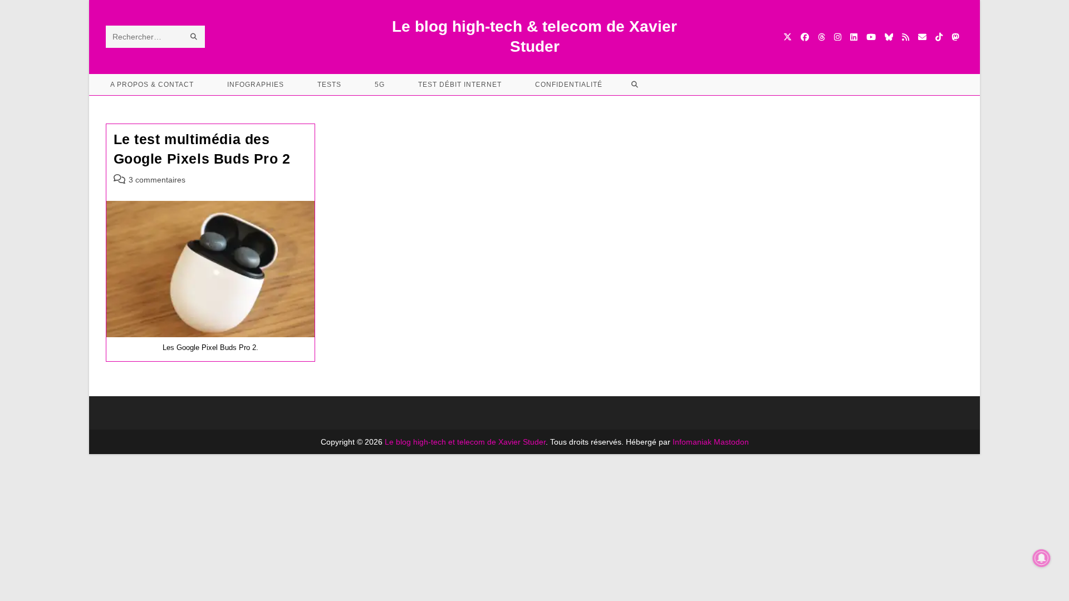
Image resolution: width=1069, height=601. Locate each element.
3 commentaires (157, 179)
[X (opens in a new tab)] (787, 37)
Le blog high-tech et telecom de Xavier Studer (465, 441)
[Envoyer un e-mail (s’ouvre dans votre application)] (922, 37)
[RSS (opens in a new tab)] (906, 37)
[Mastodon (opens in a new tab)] (955, 37)
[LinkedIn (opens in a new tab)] (854, 37)
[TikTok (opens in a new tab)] (939, 37)
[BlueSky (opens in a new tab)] (889, 37)
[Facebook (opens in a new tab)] (804, 37)
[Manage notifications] (1042, 558)
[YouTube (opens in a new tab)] (871, 37)
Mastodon (731, 441)
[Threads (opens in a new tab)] (821, 37)
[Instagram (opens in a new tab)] (838, 37)
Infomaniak (692, 441)
